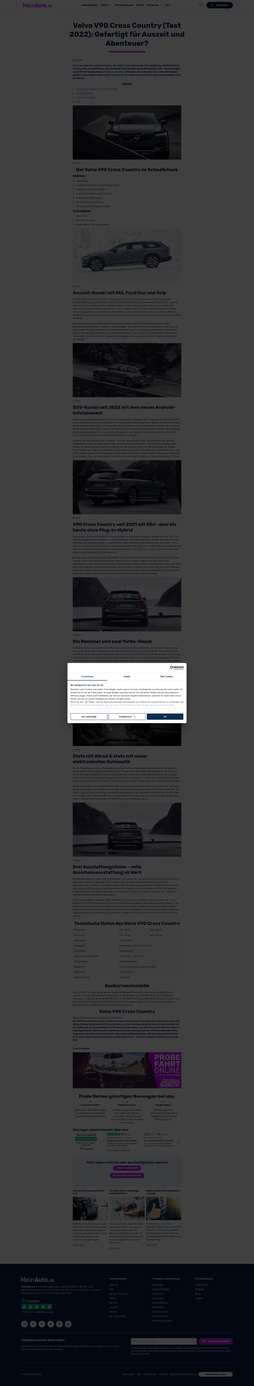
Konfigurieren (125, 716)
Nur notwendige (89, 716)
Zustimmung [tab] (87, 676)
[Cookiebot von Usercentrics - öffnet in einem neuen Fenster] (172, 668)
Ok (165, 716)
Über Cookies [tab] (166, 676)
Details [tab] (127, 676)
